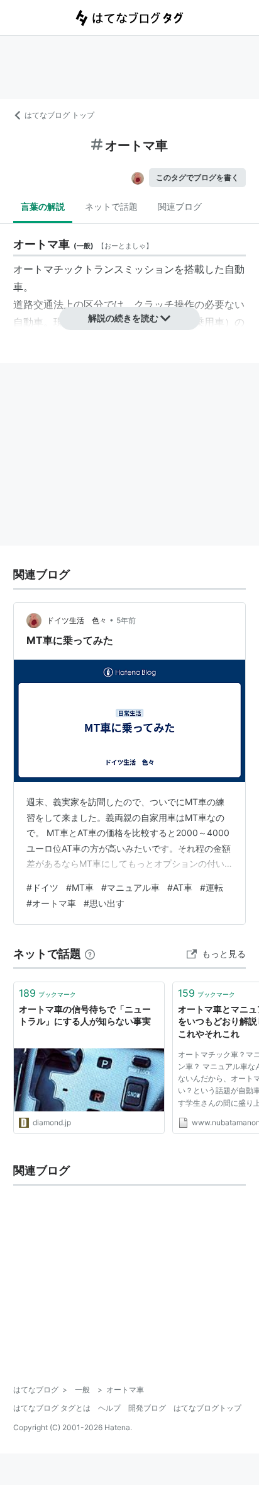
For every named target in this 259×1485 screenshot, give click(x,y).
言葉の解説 (43, 206)
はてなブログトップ (207, 1408)
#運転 (211, 887)
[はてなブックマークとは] (90, 953)
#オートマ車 (51, 903)
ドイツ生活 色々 (77, 620)
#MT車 (80, 887)
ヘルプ (109, 1408)
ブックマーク (47, 993)
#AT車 (179, 887)
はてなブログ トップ (59, 115)
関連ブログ (180, 206)
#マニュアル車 (130, 887)
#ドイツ (42, 887)
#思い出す (104, 903)
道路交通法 (38, 304)
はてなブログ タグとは (52, 1408)
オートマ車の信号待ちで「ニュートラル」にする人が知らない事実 (85, 1015)
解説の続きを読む (123, 317)
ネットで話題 (111, 206)
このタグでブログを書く (197, 177)
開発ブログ (147, 1408)
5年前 (126, 620)
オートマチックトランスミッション (93, 269)
